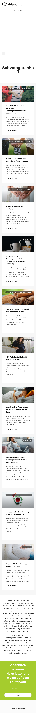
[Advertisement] (18, 31)
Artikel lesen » (11, 130)
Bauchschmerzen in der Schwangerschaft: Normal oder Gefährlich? (16, 459)
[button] (3, 53)
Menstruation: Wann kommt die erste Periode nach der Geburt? (17, 409)
